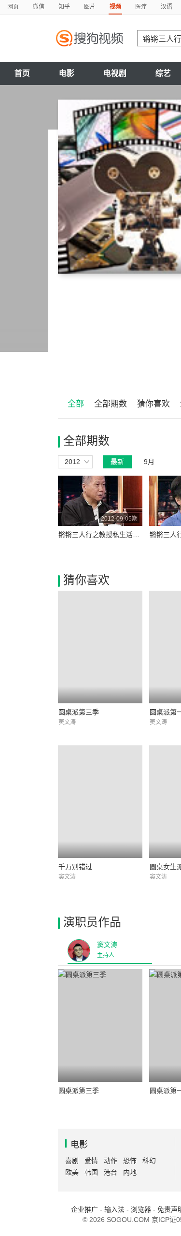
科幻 (149, 1160)
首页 (22, 73)
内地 (130, 1172)
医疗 (141, 6)
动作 (110, 1160)
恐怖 (130, 1160)
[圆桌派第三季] (100, 647)
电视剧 (114, 73)
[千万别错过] (100, 801)
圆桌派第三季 (78, 712)
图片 (90, 6)
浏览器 (141, 1209)
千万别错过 (75, 867)
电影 (66, 73)
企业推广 (84, 1209)
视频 (115, 6)
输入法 (114, 1209)
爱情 (91, 1160)
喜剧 (72, 1160)
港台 (110, 1172)
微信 (38, 6)
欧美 (72, 1172)
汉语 (166, 6)
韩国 (91, 1172)
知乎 (64, 6)
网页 (13, 6)
